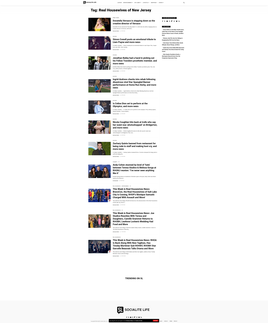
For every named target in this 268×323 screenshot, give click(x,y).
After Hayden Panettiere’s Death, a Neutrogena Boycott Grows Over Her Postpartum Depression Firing (171, 56)
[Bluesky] (177, 21)
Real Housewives (117, 210)
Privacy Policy (129, 320)
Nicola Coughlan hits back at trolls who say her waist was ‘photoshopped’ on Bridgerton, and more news (135, 125)
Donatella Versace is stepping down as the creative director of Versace (134, 22)
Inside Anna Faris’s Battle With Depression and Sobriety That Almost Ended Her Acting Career (173, 49)
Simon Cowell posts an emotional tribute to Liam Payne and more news (134, 40)
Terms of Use (138, 320)
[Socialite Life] (90, 3)
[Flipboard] (172, 21)
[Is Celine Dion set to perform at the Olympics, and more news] (99, 107)
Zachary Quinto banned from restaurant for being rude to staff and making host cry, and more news (135, 146)
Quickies (115, 36)
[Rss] (179, 21)
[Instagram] (169, 21)
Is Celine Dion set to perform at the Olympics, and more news (130, 105)
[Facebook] (162, 21)
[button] (155, 320)
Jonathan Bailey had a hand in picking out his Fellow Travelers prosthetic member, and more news (135, 61)
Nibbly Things (116, 17)
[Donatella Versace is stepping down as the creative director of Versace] (99, 24)
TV (118, 161)
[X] (165, 21)
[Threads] (174, 21)
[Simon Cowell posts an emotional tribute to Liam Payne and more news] (99, 43)
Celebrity (115, 161)
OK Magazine (115, 180)
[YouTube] (167, 21)
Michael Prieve (116, 49)
